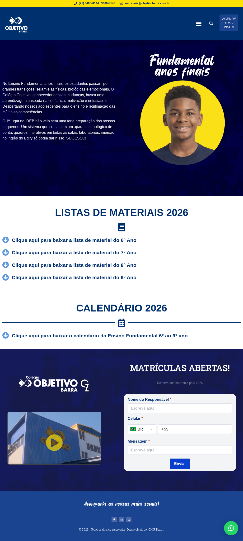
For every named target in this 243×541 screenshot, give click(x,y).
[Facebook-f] (114, 519)
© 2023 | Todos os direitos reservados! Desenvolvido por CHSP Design (121, 529)
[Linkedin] (128, 519)
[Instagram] (121, 519)
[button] (198, 23)
